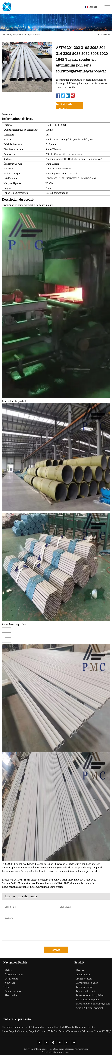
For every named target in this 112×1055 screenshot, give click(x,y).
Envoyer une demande (64, 105)
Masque (80, 970)
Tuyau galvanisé (34, 34)
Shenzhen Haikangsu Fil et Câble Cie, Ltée (24, 1027)
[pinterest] (53, 1042)
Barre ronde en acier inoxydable (93, 1003)
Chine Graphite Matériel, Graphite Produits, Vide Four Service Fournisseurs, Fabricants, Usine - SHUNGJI (56, 1031)
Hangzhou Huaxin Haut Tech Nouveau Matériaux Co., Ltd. (64, 1027)
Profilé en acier (84, 978)
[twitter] (46, 1042)
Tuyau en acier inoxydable (90, 995)
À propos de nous (14, 974)
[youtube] (73, 1042)
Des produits (18, 34)
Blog (7, 987)
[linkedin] (60, 1042)
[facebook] (39, 1042)
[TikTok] (67, 1042)
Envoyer (56, 949)
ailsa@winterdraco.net (59, 1052)
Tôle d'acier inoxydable (88, 999)
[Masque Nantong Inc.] (7, 7)
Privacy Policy (81, 1049)
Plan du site (11, 995)
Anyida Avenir (74, 1027)
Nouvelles (10, 982)
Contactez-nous (13, 991)
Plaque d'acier (83, 974)
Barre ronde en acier (87, 982)
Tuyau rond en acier (86, 991)
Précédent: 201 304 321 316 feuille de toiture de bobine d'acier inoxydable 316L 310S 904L (49, 879)
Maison (7, 34)
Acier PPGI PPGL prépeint (89, 1007)
